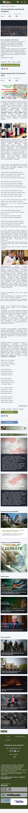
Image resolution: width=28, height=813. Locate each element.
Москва (19, 62)
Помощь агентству (20, 736)
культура (9, 409)
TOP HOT (3, 409)
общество (15, 409)
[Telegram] (4, 69)
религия (21, 409)
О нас (8, 736)
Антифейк (12, 6)
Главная (3, 6)
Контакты (8, 739)
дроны (13, 62)
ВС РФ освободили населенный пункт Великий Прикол (13, 486)
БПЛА (9, 62)
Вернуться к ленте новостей (14, 745)
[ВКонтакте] (2, 69)
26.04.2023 (6, 13)
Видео (7, 6)
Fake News (3, 62)
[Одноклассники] (7, 69)
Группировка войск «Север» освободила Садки (13, 451)
